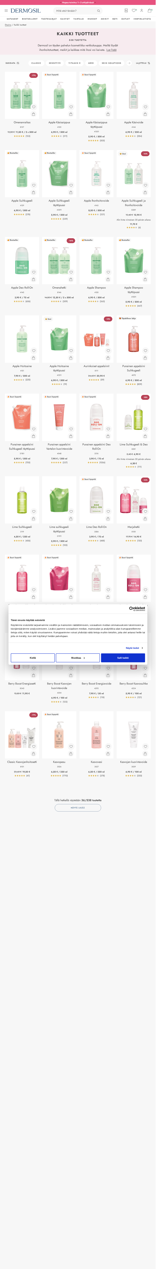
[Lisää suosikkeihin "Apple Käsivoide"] (145, 107)
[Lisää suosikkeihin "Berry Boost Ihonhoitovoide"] (108, 589)
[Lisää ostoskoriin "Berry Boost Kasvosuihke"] (145, 675)
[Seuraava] (129, 63)
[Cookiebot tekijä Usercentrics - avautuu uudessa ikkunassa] (131, 609)
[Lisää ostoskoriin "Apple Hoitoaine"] (33, 358)
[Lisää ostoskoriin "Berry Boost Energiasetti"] (33, 675)
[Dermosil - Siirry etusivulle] (25, 10)
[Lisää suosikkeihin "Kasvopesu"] (71, 746)
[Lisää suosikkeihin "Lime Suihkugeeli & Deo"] (145, 429)
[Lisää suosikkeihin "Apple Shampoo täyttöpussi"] (145, 272)
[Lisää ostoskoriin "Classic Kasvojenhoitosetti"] (33, 754)
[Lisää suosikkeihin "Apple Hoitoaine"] (33, 350)
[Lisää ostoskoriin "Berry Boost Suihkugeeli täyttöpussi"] (71, 597)
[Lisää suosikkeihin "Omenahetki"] (71, 272)
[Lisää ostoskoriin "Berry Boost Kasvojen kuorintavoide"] (71, 675)
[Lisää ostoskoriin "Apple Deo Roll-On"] (33, 279)
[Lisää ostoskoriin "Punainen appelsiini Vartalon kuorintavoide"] (71, 436)
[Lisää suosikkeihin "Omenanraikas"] (33, 107)
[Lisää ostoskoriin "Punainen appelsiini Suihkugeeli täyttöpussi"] (33, 436)
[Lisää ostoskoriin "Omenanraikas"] (33, 114)
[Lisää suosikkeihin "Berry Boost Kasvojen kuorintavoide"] (71, 668)
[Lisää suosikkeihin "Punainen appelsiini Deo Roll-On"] (108, 429)
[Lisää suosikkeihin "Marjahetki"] (145, 511)
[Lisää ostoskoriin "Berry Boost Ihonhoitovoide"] (108, 597)
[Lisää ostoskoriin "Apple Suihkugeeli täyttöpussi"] (71, 192)
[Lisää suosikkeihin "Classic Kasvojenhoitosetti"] (33, 746)
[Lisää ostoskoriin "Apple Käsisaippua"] (71, 114)
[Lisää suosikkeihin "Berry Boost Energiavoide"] (108, 668)
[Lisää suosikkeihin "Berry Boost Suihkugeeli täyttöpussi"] (71, 589)
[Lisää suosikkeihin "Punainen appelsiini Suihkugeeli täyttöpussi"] (33, 429)
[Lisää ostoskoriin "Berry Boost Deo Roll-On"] (145, 597)
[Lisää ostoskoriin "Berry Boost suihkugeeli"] (33, 597)
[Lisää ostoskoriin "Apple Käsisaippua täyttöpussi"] (108, 114)
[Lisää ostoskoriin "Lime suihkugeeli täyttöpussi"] (71, 519)
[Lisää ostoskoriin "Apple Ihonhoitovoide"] (108, 192)
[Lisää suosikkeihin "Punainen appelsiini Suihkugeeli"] (145, 350)
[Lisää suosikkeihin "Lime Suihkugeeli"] (33, 511)
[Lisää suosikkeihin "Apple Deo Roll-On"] (33, 272)
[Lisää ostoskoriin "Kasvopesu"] (71, 754)
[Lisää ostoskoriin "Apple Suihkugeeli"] (33, 192)
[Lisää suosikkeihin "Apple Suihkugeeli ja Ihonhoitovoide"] (145, 185)
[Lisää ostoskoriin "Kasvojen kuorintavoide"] (145, 754)
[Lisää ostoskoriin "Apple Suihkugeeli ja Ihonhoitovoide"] (145, 192)
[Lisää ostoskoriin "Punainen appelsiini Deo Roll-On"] (108, 436)
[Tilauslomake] (126, 10)
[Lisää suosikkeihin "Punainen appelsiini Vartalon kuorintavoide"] (71, 429)
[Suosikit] (134, 10)
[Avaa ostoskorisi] (149, 10)
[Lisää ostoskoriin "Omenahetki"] (71, 279)
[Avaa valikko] (6, 10)
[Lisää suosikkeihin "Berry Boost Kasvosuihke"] (145, 668)
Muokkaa (76, 657)
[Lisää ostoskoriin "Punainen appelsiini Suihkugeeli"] (145, 358)
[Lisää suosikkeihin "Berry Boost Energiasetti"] (33, 668)
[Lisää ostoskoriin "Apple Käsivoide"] (145, 114)
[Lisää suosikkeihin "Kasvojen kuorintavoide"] (145, 746)
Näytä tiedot (132, 648)
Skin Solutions (111, 63)
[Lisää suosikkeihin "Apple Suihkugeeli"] (33, 185)
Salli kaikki (123, 657)
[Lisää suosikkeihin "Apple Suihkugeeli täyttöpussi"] (71, 185)
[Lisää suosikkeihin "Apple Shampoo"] (108, 272)
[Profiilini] (141, 10)
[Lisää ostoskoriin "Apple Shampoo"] (108, 279)
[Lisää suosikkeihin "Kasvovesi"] (108, 746)
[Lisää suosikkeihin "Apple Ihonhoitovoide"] (108, 185)
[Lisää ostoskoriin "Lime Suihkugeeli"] (33, 519)
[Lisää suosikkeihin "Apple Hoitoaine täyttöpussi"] (71, 350)
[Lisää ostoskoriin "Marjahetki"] (145, 519)
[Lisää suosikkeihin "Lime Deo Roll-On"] (108, 511)
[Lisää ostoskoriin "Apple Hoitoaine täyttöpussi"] (71, 358)
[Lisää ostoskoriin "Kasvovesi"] (108, 754)
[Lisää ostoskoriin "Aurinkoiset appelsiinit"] (108, 358)
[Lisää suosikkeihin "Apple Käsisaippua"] (71, 107)
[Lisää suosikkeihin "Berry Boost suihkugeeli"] (33, 589)
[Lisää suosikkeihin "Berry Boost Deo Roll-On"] (145, 589)
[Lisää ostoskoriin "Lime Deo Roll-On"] (108, 519)
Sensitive (55, 63)
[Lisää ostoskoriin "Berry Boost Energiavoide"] (108, 675)
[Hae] (98, 10)
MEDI (91, 63)
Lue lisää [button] (111, 50)
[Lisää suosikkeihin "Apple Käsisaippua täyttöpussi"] (108, 107)
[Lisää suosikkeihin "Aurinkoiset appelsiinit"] (108, 350)
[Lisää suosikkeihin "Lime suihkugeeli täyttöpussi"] (71, 511)
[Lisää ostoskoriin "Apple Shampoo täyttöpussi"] (145, 279)
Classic (36, 63)
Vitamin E (75, 63)
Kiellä (33, 657)
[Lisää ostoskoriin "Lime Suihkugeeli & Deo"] (145, 436)
